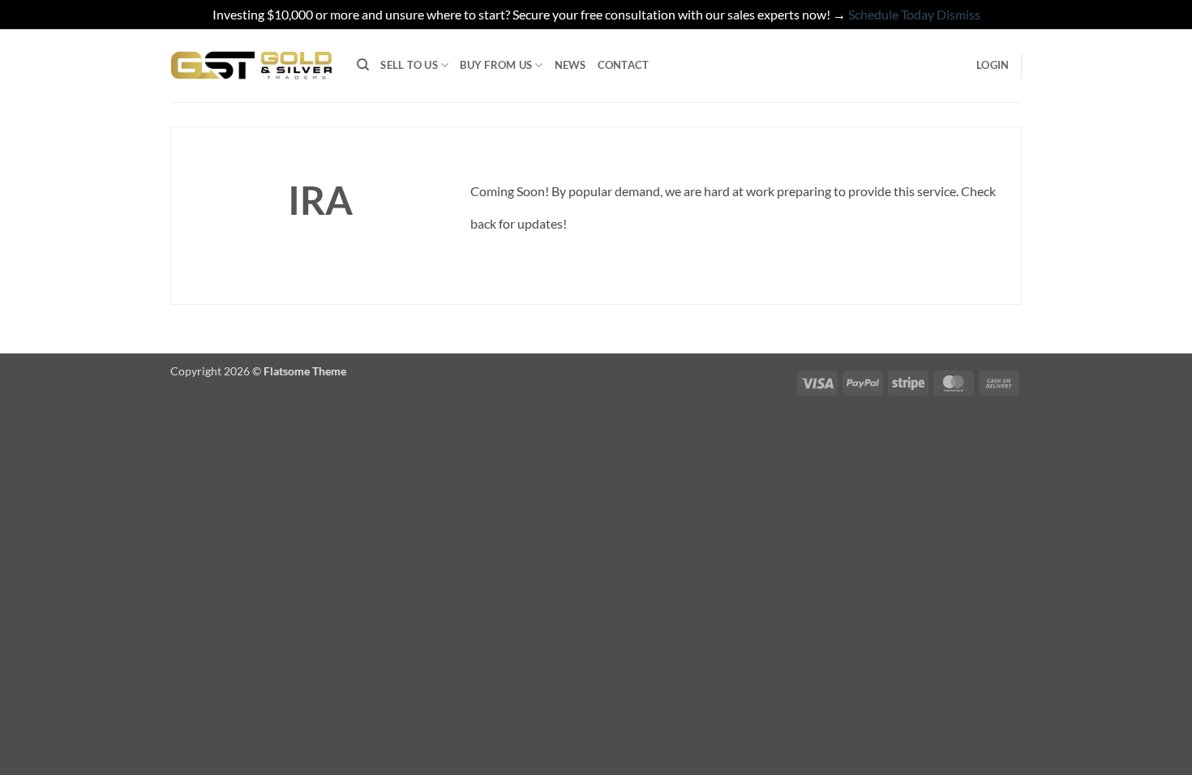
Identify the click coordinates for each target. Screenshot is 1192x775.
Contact (624, 64)
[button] (992, 65)
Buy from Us (496, 64)
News (570, 64)
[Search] (363, 64)
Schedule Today (891, 14)
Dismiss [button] (958, 14)
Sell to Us (409, 64)
